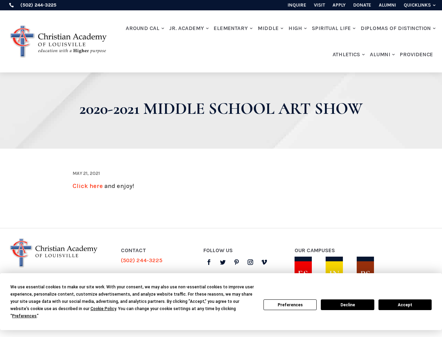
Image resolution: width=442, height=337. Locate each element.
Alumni (387, 5)
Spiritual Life (331, 28)
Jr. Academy (186, 28)
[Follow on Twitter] (222, 262)
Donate (362, 5)
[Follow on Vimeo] (264, 262)
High (295, 28)
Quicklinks (417, 5)
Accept (405, 305)
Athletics (346, 54)
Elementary (231, 28)
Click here (88, 186)
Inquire (297, 5)
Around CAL (143, 28)
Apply (339, 5)
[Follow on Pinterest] (236, 262)
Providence (416, 54)
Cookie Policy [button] (103, 308)
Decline (347, 305)
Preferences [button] (24, 316)
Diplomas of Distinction (396, 28)
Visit (319, 5)
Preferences (290, 305)
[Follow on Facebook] (208, 262)
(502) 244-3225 (141, 260)
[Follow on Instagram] (250, 262)
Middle (268, 28)
